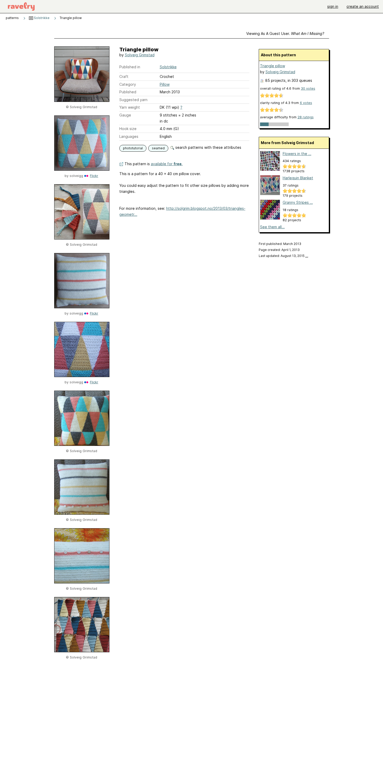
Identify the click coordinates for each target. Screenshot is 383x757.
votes (308, 88)
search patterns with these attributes (207, 147)
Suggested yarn (133, 99)
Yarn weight (129, 107)
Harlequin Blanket (298, 178)
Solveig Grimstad (140, 55)
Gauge (125, 115)
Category (127, 84)
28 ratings (306, 117)
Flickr (94, 176)
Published (127, 92)
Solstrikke (41, 18)
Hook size (128, 128)
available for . (167, 164)
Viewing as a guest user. (285, 33)
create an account (363, 6)
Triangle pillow (272, 66)
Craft (123, 76)
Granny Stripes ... (298, 202)
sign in (332, 6)
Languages (128, 136)
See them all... (272, 227)
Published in (129, 67)
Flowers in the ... (297, 153)
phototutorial (133, 148)
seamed (158, 148)
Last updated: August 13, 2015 (283, 256)
